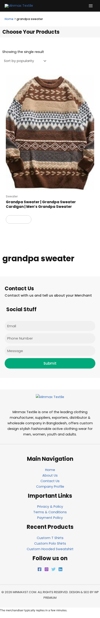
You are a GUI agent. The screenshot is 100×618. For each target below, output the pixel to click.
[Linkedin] (60, 569)
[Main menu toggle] (90, 5)
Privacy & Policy (50, 506)
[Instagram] (46, 569)
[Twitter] (53, 569)
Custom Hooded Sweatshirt (50, 549)
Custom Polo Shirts (50, 543)
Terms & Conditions (50, 512)
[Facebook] (39, 569)
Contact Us (50, 481)
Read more (18, 219)
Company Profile (50, 486)
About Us (50, 475)
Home (9, 19)
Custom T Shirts (50, 538)
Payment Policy (50, 517)
